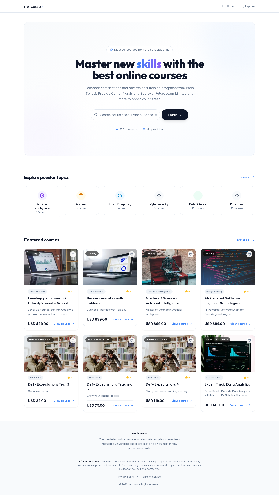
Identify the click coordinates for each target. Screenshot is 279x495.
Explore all (244, 239)
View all (245, 177)
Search (172, 114)
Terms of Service (151, 476)
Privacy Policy (126, 476)
